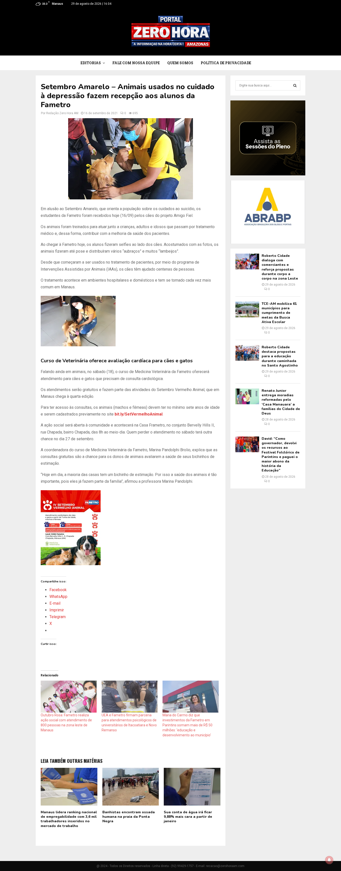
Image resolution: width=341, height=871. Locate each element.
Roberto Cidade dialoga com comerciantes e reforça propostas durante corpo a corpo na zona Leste (280, 267)
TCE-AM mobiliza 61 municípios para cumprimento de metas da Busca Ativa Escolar (279, 312)
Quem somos (180, 62)
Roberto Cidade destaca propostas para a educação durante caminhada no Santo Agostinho (280, 356)
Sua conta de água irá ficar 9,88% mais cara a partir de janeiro (188, 817)
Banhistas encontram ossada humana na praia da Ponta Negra (128, 817)
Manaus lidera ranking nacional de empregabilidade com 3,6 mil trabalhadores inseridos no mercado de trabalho (69, 819)
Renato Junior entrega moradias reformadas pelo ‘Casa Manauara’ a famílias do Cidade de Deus (281, 402)
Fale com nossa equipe (136, 62)
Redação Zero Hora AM (62, 113)
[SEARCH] (295, 85)
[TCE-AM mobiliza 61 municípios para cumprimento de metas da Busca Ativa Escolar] (247, 309)
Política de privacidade (226, 62)
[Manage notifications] (329, 860)
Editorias (91, 62)
